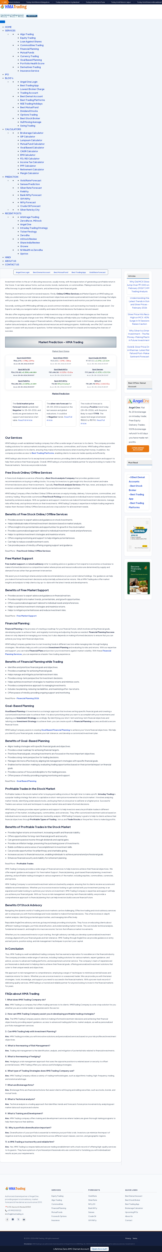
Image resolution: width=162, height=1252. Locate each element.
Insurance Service (29, 70)
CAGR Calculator (29, 151)
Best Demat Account (31, 96)
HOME (8, 27)
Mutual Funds (27, 52)
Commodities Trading (32, 45)
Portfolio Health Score (32, 63)
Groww (24, 246)
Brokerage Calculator (31, 132)
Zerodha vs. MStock (31, 220)
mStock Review (28, 239)
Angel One (25, 224)
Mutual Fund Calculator (32, 143)
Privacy (128, 1238)
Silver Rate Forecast (31, 187)
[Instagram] (13, 1219)
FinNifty (24, 191)
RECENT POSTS (13, 213)
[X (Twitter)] (18, 1219)
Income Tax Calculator (32, 162)
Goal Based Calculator (32, 147)
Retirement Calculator (32, 169)
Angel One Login (28, 81)
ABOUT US (10, 261)
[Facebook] (7, 1219)
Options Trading (29, 114)
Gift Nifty (25, 198)
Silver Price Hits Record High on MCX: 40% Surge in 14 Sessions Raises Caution (139, 319)
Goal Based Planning (31, 59)
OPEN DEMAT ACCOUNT (138, 449)
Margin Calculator (29, 173)
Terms (135, 1238)
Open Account (99, 1248)
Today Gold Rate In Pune (73, 2)
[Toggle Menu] (2, 21)
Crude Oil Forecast (30, 206)
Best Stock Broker (30, 118)
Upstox (24, 253)
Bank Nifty (92, 1208)
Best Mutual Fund (29, 107)
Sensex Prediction (30, 184)
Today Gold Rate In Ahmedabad (128, 2)
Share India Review (30, 242)
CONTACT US (12, 264)
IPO (7, 74)
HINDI (8, 257)
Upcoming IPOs (131, 1212)
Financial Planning (29, 48)
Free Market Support (27, 615)
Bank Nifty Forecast (31, 195)
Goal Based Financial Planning (55, 730)
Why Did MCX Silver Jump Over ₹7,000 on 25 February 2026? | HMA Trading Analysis (139, 286)
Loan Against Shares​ (31, 41)
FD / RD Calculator (30, 158)
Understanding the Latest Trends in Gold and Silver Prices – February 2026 (139, 302)
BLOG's (9, 78)
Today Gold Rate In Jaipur (99, 2)
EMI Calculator (27, 154)
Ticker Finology (28, 231)
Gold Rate (92, 1196)
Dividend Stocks (29, 111)
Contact (128, 1220)
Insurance (55, 1220)
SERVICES (10, 30)
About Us (129, 1216)
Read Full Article (25, 420)
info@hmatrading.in (15, 1214)
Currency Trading (29, 56)
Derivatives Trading (30, 67)
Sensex (91, 1212)
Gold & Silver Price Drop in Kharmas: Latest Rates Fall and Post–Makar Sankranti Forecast (139, 351)
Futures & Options (59, 1216)
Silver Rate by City (29, 209)
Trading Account (29, 92)
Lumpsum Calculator (31, 140)
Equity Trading (28, 37)
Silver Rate (92, 1200)
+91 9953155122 (14, 1210)
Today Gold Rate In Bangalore (16, 2)
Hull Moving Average (30, 122)
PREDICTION (11, 176)
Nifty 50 (91, 1204)
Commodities (57, 1204)
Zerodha (24, 235)
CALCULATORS (13, 129)
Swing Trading (27, 125)
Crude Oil (92, 1216)
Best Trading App (29, 85)
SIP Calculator (27, 136)
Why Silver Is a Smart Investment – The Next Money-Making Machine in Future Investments (139, 335)
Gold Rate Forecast (30, 180)
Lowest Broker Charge (32, 89)
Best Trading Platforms (32, 100)
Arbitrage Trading (29, 217)
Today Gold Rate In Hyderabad (46, 2)
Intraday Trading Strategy (34, 228)
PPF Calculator (28, 165)
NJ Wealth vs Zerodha (31, 250)
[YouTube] (24, 1219)
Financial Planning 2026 (28, 698)
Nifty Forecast (28, 202)
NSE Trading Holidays (31, 103)
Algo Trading (27, 34)
